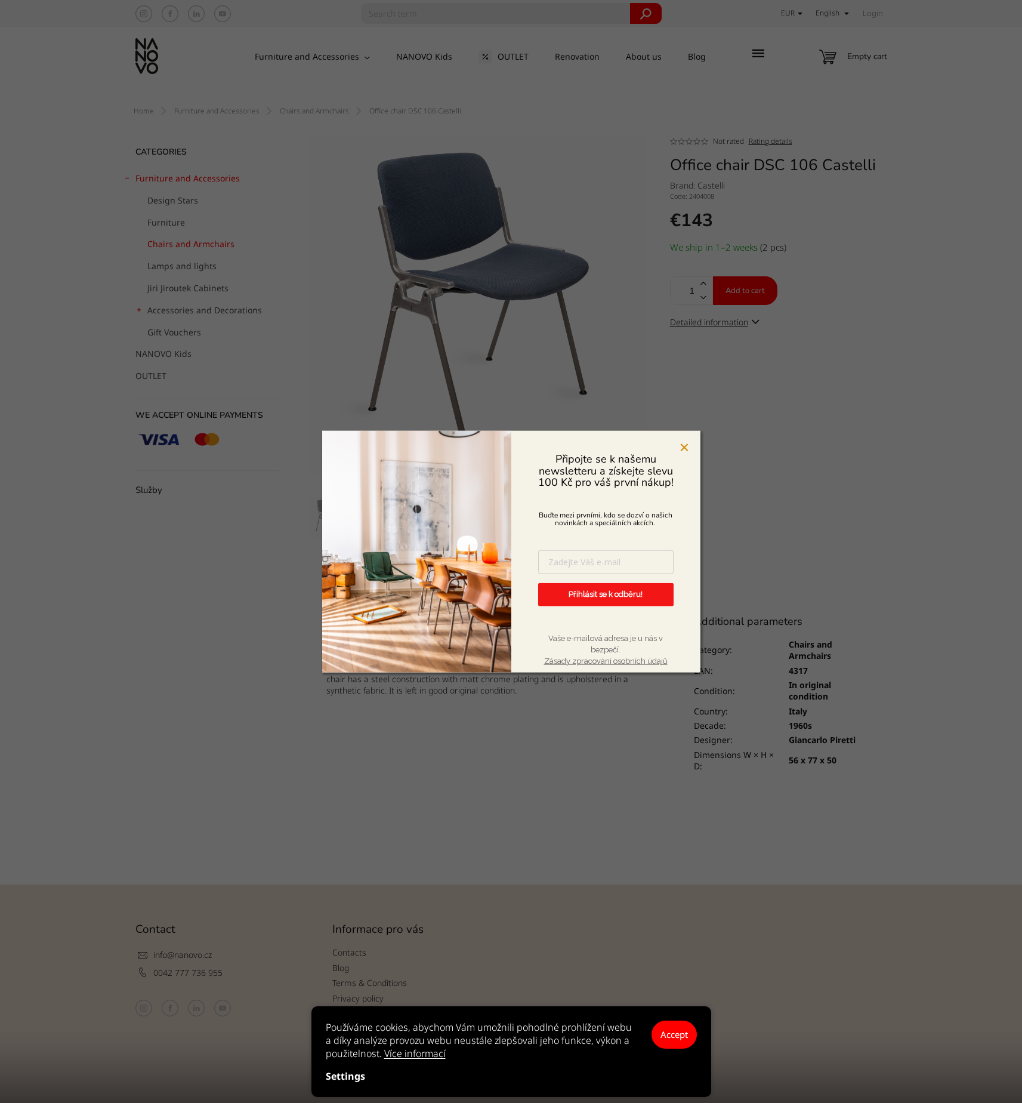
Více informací (415, 1053)
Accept (674, 1034)
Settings (345, 1076)
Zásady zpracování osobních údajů (606, 661)
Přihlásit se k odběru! (606, 594)
